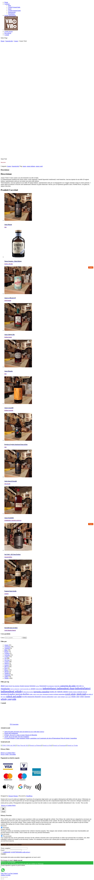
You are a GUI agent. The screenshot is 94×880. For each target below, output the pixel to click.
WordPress (29, 796)
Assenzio (7, 648)
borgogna (32, 686)
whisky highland (61, 696)
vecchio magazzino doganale (31, 696)
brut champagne (50, 686)
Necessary (6, 827)
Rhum (6, 670)
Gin (5, 658)
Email (2, 850)
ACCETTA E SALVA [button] (7, 841)
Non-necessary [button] (5, 834)
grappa (33, 689)
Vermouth (7, 675)
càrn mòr (79, 686)
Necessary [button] (4, 825)
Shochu (6, 671)
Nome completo (5, 848)
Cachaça (6, 653)
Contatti (6, 35)
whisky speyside (8, 699)
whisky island (68, 696)
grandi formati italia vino (25, 688)
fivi (83, 686)
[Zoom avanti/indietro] (7, 877)
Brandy (6, 651)
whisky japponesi (85, 696)
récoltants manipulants (59, 694)
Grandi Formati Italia (14, 7)
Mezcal (6, 666)
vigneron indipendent (47, 696)
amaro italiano (31, 166)
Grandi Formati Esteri (14, 10)
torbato (4, 696)
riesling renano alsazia (37, 694)
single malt (81, 694)
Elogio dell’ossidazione (11, 733)
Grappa (6, 661)
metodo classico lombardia (76, 692)
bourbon (37, 686)
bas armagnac (16, 686)
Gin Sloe (7, 660)
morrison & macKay (8, 694)
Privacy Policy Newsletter (8, 754)
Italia (9, 5)
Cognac (6, 656)
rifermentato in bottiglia (48, 694)
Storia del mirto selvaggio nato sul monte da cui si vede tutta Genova (24, 731)
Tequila (6, 673)
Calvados (7, 655)
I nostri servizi (8, 31)
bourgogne (43, 686)
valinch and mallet (14, 696)
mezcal (85, 692)
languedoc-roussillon (41, 692)
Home (6, 2)
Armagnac (7, 646)
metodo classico (62, 692)
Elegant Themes (13, 796)
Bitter (6, 650)
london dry (53, 692)
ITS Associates (14, 724)
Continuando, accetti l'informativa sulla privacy (16, 852)
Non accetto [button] (84, 803)
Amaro (16, 41)
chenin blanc (57, 686)
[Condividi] (3, 877)
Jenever (6, 663)
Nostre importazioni (10, 15)
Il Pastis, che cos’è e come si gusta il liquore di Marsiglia (20, 735)
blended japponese (24, 686)
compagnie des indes (68, 686)
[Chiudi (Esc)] (1, 877)
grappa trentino (39, 688)
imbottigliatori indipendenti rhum (59, 688)
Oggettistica (11, 14)
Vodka (6, 676)
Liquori (6, 665)
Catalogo (7, 4)
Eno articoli (7, 33)
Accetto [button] (77, 803)
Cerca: (2, 637)
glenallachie (5, 689)
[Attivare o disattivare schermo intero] (5, 877)
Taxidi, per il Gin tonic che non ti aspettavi (16, 736)
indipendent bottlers (28, 692)
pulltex (31, 694)
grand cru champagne (14, 688)
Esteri (9, 9)
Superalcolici (12, 12)
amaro (24, 166)
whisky (55, 696)
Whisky (6, 678)
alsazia (7, 686)
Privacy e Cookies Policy (8, 752)
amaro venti (39, 166)
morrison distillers (22, 694)
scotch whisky (70, 694)
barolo (10, 686)
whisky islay (75, 696)
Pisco (6, 668)
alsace (3, 686)
